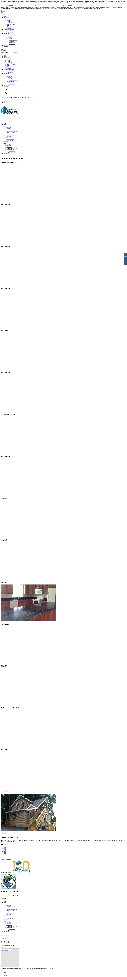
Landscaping (9, 28)
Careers (5, 103)
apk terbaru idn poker (54, 1)
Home (5, 15)
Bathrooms (9, 21)
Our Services (7, 17)
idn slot (11, 5)
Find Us (2, 947)
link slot (70, 5)
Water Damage (9, 32)
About (5, 16)
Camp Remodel (13, 40)
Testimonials (6, 33)
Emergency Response (9, 29)
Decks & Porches (10, 24)
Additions (8, 18)
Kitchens (8, 26)
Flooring (8, 25)
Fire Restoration (10, 30)
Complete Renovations (11, 22)
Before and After (10, 41)
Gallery (5, 34)
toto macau (53, 8)
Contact (5, 102)
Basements (8, 20)
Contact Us (6, 45)
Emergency (9, 37)
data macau (56, 7)
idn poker (22, 2)
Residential (9, 38)
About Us (6, 101)
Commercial (9, 36)
